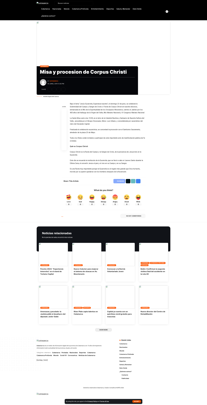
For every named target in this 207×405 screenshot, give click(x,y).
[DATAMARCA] (45, 395)
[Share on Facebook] (49, 89)
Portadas (144, 265)
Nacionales (74, 352)
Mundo (56, 355)
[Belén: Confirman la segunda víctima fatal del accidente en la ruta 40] (153, 254)
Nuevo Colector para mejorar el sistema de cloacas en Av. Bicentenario (86, 271)
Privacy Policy (92, 401)
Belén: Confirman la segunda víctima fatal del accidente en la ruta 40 (153, 271)
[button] (136, 401)
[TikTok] (166, 9)
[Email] (64, 132)
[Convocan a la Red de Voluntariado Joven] (120, 254)
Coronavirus (72, 355)
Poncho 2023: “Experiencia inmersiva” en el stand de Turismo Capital (51, 271)
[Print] (63, 89)
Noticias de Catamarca (87, 355)
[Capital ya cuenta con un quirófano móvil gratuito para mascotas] (120, 297)
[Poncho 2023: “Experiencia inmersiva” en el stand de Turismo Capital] (53, 254)
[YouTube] (161, 9)
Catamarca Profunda (158, 263)
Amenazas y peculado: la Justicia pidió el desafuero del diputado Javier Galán (52, 314)
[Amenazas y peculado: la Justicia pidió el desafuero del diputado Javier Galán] (53, 297)
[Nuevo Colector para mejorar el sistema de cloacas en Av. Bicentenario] (86, 254)
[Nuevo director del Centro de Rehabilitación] (153, 297)
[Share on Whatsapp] (64, 121)
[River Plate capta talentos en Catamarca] (86, 297)
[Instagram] (164, 9)
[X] (159, 9)
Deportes (87, 307)
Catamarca (44, 66)
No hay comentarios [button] (133, 216)
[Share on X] (54, 89)
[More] (68, 89)
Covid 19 (63, 355)
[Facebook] (157, 9)
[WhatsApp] (169, 9)
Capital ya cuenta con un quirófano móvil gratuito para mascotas (119, 314)
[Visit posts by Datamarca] (43, 82)
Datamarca (54, 81)
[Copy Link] (59, 89)
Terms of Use (104, 401)
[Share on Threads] (64, 127)
